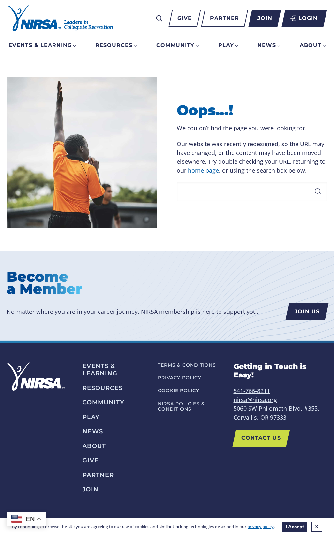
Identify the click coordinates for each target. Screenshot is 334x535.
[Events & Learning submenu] (74, 45)
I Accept (295, 526)
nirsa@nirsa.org (255, 400)
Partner (224, 18)
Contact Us (261, 438)
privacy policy (260, 526)
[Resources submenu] (135, 45)
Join (264, 18)
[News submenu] (279, 45)
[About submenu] (324, 45)
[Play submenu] (236, 45)
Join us (307, 311)
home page (203, 170)
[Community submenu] (197, 45)
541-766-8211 (252, 391)
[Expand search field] (159, 18)
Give (184, 18)
